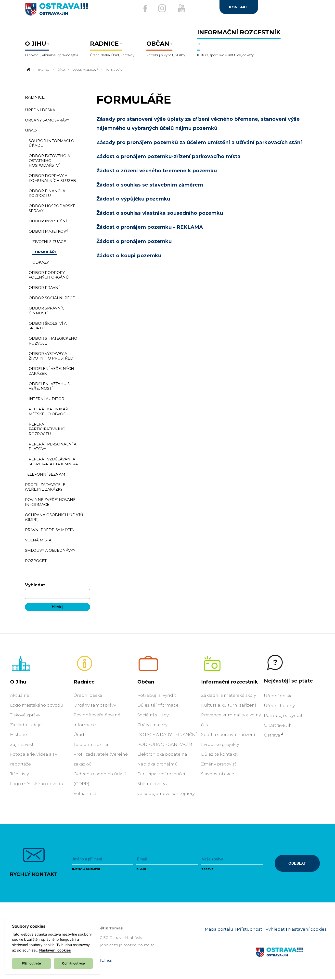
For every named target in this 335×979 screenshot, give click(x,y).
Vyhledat (35, 584)
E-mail (141, 869)
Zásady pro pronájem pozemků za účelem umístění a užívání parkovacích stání (199, 142)
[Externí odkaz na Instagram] (162, 8)
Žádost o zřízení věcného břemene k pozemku (156, 171)
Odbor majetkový (85, 69)
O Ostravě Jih (278, 725)
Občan (145, 682)
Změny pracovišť (218, 764)
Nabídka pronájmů (157, 764)
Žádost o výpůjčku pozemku (133, 199)
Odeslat (297, 863)
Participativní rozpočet (161, 773)
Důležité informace (158, 705)
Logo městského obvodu (36, 705)
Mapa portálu (219, 929)
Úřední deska (88, 695)
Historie (18, 734)
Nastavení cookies (307, 929)
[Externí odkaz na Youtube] (181, 8)
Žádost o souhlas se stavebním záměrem (149, 185)
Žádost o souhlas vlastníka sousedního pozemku (159, 213)
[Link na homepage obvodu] (291, 957)
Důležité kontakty (219, 754)
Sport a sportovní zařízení (228, 734)
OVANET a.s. (101, 960)
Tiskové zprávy (25, 714)
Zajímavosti (22, 744)
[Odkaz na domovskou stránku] (28, 69)
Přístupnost (249, 929)
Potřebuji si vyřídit (156, 695)
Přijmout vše (31, 963)
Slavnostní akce (217, 773)
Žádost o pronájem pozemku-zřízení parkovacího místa (168, 156)
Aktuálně (19, 695)
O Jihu (18, 682)
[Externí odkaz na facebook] (145, 8)
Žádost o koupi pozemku (128, 255)
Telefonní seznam (93, 744)
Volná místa (86, 793)
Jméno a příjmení (86, 869)
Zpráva (207, 869)
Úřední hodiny (279, 705)
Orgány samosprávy (95, 705)
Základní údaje (26, 724)
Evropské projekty (220, 744)
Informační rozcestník (229, 682)
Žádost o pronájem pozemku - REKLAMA (149, 227)
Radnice (44, 69)
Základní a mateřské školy (228, 695)
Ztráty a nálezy (152, 724)
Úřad (61, 69)
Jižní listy (19, 773)
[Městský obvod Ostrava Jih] (72, 11)
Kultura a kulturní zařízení (228, 705)
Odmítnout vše (73, 963)
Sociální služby (153, 714)
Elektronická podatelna (162, 754)
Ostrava (272, 735)
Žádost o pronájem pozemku (134, 241)
